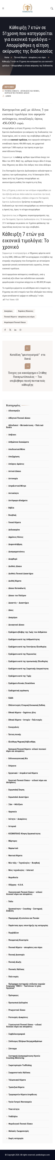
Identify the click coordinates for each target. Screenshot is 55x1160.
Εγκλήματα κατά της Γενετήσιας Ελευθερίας (27, 646)
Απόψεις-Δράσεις (16, 464)
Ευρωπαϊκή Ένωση (16, 790)
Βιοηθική (12, 515)
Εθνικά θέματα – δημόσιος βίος (22, 712)
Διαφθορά (12, 559)
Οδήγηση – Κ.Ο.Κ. (15, 885)
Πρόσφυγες (13, 995)
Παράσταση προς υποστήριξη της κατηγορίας (28, 925)
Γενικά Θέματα (14, 522)
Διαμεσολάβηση (15, 544)
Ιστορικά (12, 826)
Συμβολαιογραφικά (16, 1034)
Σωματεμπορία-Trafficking (20, 1065)
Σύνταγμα (12, 1048)
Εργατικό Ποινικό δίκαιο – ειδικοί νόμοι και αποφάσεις (26, 781)
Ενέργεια (12, 766)
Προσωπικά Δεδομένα (18, 1002)
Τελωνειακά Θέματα (17, 1080)
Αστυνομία (13, 478)
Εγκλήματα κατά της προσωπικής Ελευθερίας (28, 661)
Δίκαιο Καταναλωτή (16, 588)
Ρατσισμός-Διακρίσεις (18, 1017)
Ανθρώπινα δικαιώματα (18, 442)
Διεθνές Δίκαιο (15, 566)
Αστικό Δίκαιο (14, 471)
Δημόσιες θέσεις (15, 537)
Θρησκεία (12, 811)
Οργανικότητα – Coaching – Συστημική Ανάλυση (24, 910)
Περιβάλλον (13, 933)
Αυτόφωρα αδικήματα (17, 500)
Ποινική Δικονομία (16, 954)
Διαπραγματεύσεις (16, 551)
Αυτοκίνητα (13, 493)
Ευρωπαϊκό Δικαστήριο (18, 797)
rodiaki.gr (18, 157)
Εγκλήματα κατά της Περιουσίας (22, 654)
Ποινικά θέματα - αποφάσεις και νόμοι (22, 91)
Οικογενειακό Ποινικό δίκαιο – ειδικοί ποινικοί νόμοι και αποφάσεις (24, 893)
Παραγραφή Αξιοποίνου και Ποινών (23, 918)
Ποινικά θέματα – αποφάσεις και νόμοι (25, 947)
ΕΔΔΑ (10, 698)
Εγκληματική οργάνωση (18, 690)
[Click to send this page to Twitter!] (10, 330)
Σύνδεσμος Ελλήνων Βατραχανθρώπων (25, 1041)
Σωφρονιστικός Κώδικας (19, 1072)
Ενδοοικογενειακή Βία (18, 758)
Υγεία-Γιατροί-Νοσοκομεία (20, 1102)
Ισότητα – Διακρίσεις (17, 819)
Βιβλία (11, 508)
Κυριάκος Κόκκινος (25, 311)
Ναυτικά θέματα (15, 855)
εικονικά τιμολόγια (18, 140)
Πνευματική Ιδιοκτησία (18, 940)
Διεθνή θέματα (14, 581)
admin (8, 96)
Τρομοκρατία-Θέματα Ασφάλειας (22, 1094)
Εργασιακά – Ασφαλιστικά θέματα (23, 773)
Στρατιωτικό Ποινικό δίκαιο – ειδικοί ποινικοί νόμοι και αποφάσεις (24, 1025)
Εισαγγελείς (13, 727)
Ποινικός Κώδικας (16, 969)
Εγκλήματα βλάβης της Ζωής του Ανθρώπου (27, 632)
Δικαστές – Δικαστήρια (18, 603)
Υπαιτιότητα (13, 1109)
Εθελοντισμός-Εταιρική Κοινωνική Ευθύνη (26, 705)
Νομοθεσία (13, 877)
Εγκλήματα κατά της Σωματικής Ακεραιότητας (28, 668)
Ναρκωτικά (13, 848)
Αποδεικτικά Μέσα (16, 449)
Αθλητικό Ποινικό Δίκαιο (19, 418)
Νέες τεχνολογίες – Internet (21, 870)
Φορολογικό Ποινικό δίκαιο (17, 93)
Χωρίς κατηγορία (15, 1138)
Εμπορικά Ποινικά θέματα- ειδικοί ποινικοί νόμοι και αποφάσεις (26, 750)
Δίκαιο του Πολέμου (17, 595)
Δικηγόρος (8, 311)
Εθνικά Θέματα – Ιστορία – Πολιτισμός (25, 720)
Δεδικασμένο (14, 529)
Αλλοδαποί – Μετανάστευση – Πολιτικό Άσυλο (24, 426)
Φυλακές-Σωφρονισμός (18, 1131)
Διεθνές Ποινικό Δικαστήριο (20, 573)
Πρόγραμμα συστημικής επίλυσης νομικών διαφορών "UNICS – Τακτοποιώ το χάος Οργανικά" (25, 986)
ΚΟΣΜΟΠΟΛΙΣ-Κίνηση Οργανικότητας (24, 833)
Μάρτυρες (12, 841)
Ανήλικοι (12, 434)
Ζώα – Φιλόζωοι (15, 804)
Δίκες (10, 610)
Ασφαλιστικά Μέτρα (17, 486)
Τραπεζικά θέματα (16, 1087)
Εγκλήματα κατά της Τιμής (19, 676)
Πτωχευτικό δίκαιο (16, 1010)
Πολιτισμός (13, 976)
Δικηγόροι (12, 617)
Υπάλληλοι (13, 1116)
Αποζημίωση (13, 456)
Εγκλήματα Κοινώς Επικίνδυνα (21, 683)
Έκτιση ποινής (14, 734)
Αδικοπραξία (14, 410)
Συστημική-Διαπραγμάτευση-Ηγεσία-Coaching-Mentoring (23, 1057)
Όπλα (10, 901)
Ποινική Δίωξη (14, 962)
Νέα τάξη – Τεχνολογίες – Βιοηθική (24, 863)
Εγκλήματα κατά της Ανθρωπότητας (24, 639)
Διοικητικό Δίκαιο (16, 625)
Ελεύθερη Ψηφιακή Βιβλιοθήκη (21, 742)
